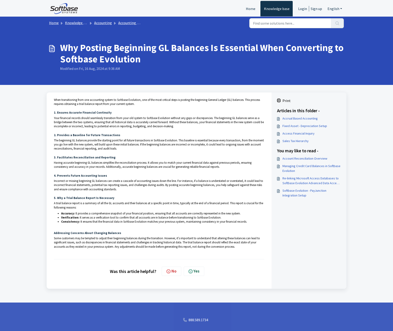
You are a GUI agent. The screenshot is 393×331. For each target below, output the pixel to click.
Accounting (103, 22)
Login (302, 8)
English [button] (333, 8)
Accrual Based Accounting (300, 118)
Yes (196, 271)
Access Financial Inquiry (298, 133)
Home (250, 8)
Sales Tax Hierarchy (295, 141)
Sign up (316, 8)
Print (286, 100)
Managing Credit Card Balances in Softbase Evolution (311, 168)
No (173, 271)
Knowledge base (277, 8)
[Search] (337, 23)
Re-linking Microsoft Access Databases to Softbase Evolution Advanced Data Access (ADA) (311, 181)
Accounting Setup (132, 22)
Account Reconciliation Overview (304, 158)
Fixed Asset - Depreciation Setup (304, 126)
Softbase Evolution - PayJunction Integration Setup (304, 192)
